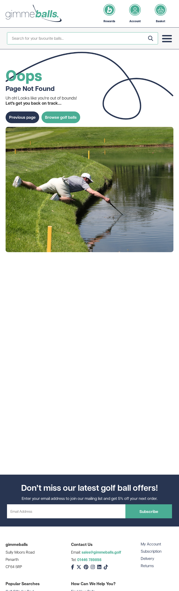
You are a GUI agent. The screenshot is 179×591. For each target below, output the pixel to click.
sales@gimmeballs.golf (101, 552)
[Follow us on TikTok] (106, 567)
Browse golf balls (61, 117)
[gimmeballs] (34, 13)
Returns (147, 565)
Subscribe (148, 511)
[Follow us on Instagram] (93, 567)
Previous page (22, 117)
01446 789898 (89, 559)
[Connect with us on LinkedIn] (99, 567)
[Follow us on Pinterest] (86, 567)
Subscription (151, 551)
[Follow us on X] (78, 567)
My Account (151, 543)
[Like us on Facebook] (72, 567)
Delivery (147, 558)
